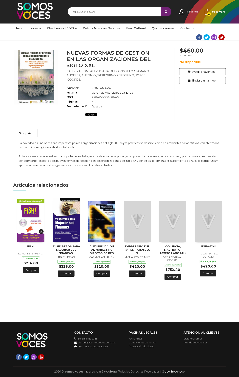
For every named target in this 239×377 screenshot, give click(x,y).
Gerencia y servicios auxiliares (112, 92)
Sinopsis (25, 133)
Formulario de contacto (93, 346)
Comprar (30, 270)
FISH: (30, 246)
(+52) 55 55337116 (87, 338)
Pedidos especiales (195, 342)
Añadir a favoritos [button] (203, 71)
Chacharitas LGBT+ (61, 28)
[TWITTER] (207, 37)
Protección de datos (141, 346)
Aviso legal (135, 338)
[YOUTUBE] (221, 37)
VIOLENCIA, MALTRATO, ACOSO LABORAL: (173, 250)
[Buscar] (166, 11)
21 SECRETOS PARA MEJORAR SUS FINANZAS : (66, 250)
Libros (34, 28)
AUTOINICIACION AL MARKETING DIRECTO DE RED (102, 250)
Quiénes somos (193, 338)
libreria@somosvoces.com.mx (97, 342)
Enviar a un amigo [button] (203, 80)
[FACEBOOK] (199, 37)
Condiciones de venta (142, 342)
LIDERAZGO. (208, 246)
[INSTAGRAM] (214, 37)
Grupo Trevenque (173, 371)
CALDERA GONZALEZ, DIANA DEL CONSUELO (100, 71)
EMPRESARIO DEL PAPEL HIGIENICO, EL (137, 250)
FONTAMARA (101, 88)
